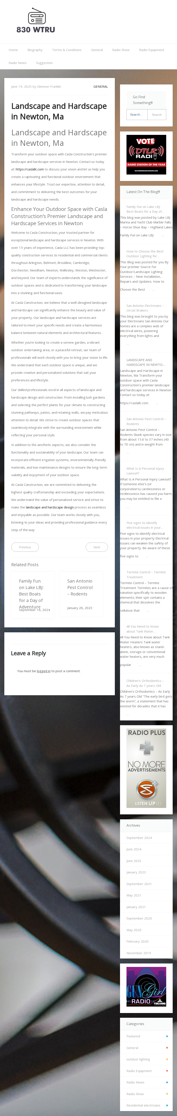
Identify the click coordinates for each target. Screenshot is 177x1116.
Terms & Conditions (67, 50)
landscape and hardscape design (50, 507)
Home (13, 50)
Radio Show (121, 50)
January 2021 (136, 907)
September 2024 (139, 837)
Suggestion (44, 63)
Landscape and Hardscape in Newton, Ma (146, 362)
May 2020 (133, 930)
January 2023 (136, 872)
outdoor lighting (138, 1059)
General (97, 50)
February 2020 (137, 941)
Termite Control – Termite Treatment (146, 574)
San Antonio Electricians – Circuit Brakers (145, 308)
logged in (44, 671)
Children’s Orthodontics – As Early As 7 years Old (145, 683)
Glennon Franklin (49, 86)
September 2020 (139, 918)
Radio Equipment (151, 50)
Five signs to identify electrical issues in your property (143, 525)
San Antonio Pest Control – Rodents (146, 421)
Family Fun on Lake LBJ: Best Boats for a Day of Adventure (144, 209)
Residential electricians (143, 1105)
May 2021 (133, 895)
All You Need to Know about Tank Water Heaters (142, 629)
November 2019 (138, 953)
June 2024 (133, 849)
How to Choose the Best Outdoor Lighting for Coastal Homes (145, 254)
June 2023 (133, 861)
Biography (35, 50)
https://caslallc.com (30, 169)
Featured (133, 1036)
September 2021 (139, 884)
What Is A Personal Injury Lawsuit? (145, 470)
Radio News (18, 63)
